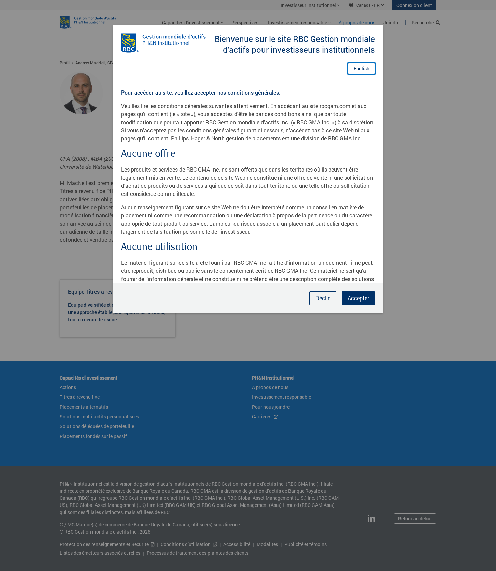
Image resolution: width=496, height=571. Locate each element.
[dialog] (248, 285)
